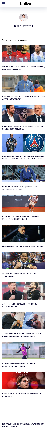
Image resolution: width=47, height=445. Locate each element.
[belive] (25, 3)
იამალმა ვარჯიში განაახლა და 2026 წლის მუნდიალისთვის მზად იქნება (18, 365)
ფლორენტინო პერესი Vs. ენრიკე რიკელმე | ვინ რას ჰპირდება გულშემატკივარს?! (22, 128)
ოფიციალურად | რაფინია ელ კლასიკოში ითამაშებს (22, 246)
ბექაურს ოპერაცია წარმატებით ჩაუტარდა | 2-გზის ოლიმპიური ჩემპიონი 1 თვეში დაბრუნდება (21, 335)
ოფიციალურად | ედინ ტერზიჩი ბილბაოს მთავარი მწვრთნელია (21, 395)
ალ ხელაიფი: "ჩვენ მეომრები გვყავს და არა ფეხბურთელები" (19, 275)
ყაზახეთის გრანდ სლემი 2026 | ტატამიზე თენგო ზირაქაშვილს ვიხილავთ (20, 188)
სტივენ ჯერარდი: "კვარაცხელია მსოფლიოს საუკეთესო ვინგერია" (19, 305)
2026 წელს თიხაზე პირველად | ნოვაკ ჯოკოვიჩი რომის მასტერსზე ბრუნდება (23, 425)
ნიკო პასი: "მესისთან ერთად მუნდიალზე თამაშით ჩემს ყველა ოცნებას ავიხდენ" (23, 98)
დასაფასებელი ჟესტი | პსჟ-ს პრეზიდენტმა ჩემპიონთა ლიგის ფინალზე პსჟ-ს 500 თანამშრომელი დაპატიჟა (23, 158)
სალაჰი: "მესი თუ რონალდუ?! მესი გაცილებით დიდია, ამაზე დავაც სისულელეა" (23, 68)
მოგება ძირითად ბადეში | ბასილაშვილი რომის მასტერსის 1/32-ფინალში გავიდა (20, 218)
